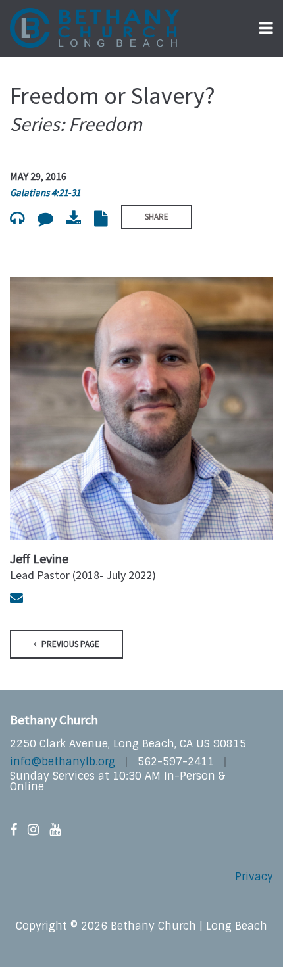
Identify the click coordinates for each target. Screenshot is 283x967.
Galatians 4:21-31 (45, 192)
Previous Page (69, 643)
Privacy (254, 877)
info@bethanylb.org (62, 761)
